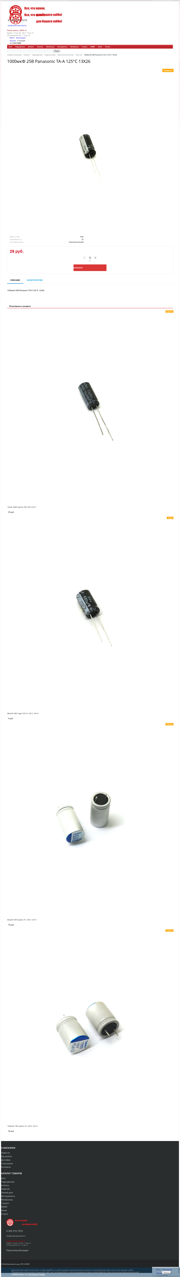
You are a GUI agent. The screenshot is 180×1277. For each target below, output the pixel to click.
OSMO (92, 47)
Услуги (107, 47)
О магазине (7, 1163)
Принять (166, 1272)
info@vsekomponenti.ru (17, 25)
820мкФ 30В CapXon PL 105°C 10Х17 (22, 919)
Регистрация (21, 38)
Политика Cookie (36, 1274)
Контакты (6, 1167)
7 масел (84, 47)
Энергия (40, 47)
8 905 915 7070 (17, 20)
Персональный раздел (17, 1250)
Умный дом (50, 47)
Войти (12, 38)
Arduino (31, 47)
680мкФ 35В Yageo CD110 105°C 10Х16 (22, 713)
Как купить (6, 1156)
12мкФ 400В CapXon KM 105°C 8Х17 (21, 507)
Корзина (13, 40)
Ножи (100, 47)
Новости (5, 1152)
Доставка (5, 1159)
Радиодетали (20, 47)
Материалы (74, 47)
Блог (10, 47)
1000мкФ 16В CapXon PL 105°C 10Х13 (22, 1126)
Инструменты (62, 47)
